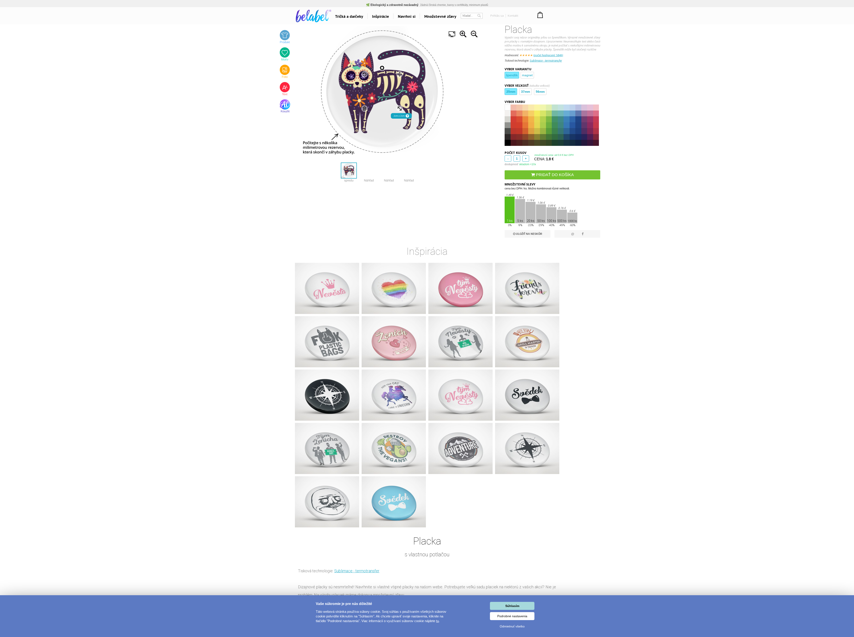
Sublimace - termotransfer (546, 60)
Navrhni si (406, 16)
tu (437, 621)
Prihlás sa (497, 16)
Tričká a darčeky (349, 16)
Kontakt (513, 16)
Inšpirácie (380, 16)
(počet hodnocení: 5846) (548, 55)
